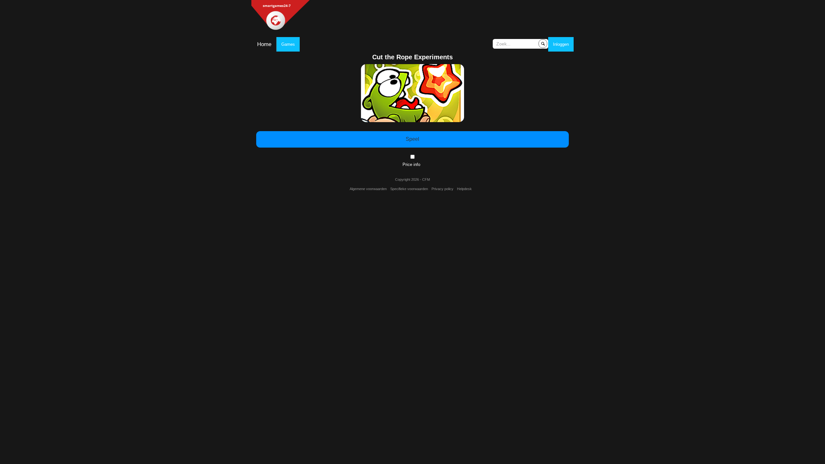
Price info (411, 164)
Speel (412, 139)
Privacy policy (442, 189)
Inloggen (561, 44)
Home (264, 44)
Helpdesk (464, 189)
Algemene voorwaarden (368, 189)
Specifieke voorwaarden (409, 189)
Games (288, 44)
